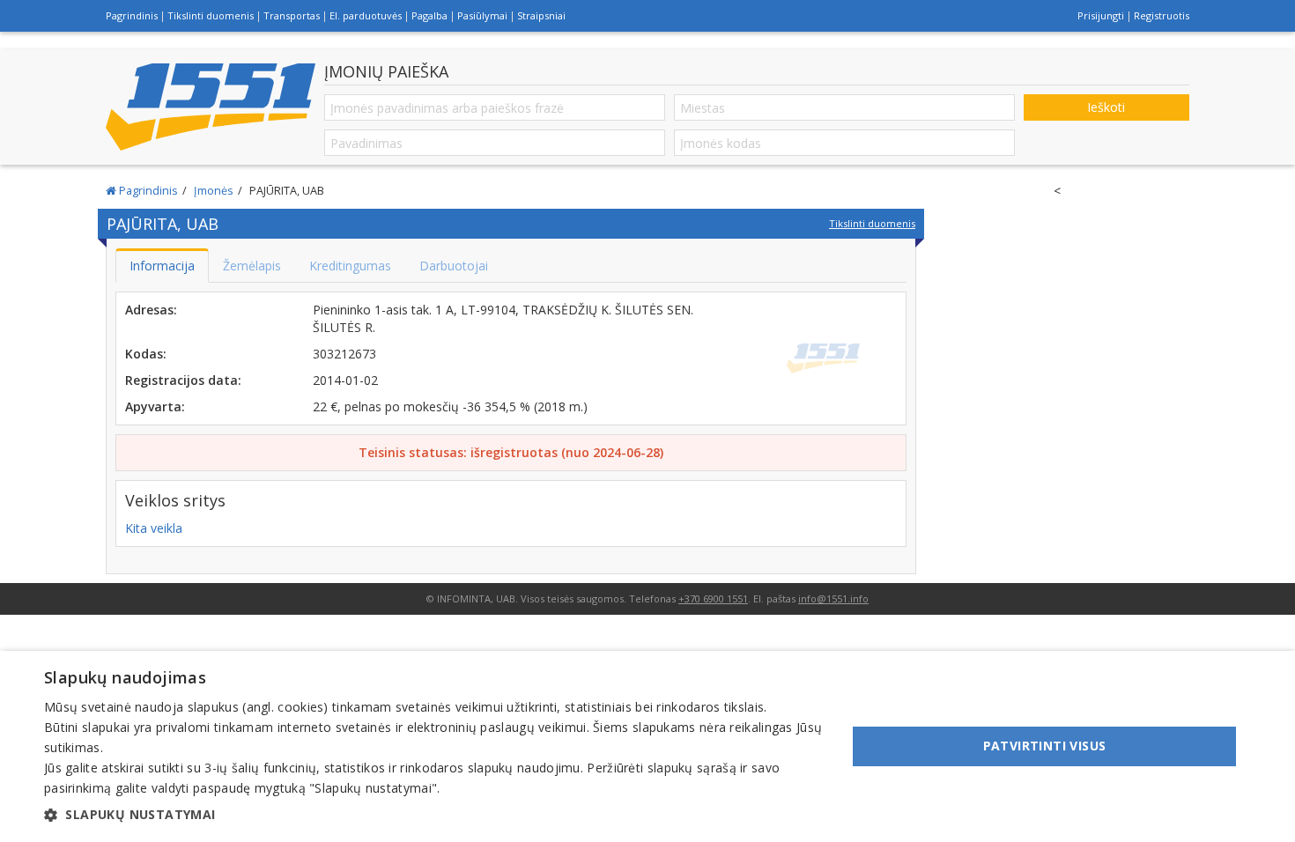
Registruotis (1161, 15)
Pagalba (429, 15)
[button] (433, 814)
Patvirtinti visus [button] (1044, 745)
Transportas (291, 15)
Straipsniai (541, 15)
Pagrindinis (132, 15)
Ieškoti (1106, 107)
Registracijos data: (183, 380)
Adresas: (151, 309)
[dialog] (647, 746)
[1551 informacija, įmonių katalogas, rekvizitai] (210, 106)
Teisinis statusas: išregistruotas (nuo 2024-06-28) (511, 452)
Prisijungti (1100, 15)
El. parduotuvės (365, 15)
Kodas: (145, 353)
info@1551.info (833, 598)
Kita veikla (153, 528)
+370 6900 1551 (713, 598)
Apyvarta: (155, 406)
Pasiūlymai (482, 15)
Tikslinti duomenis (210, 15)
